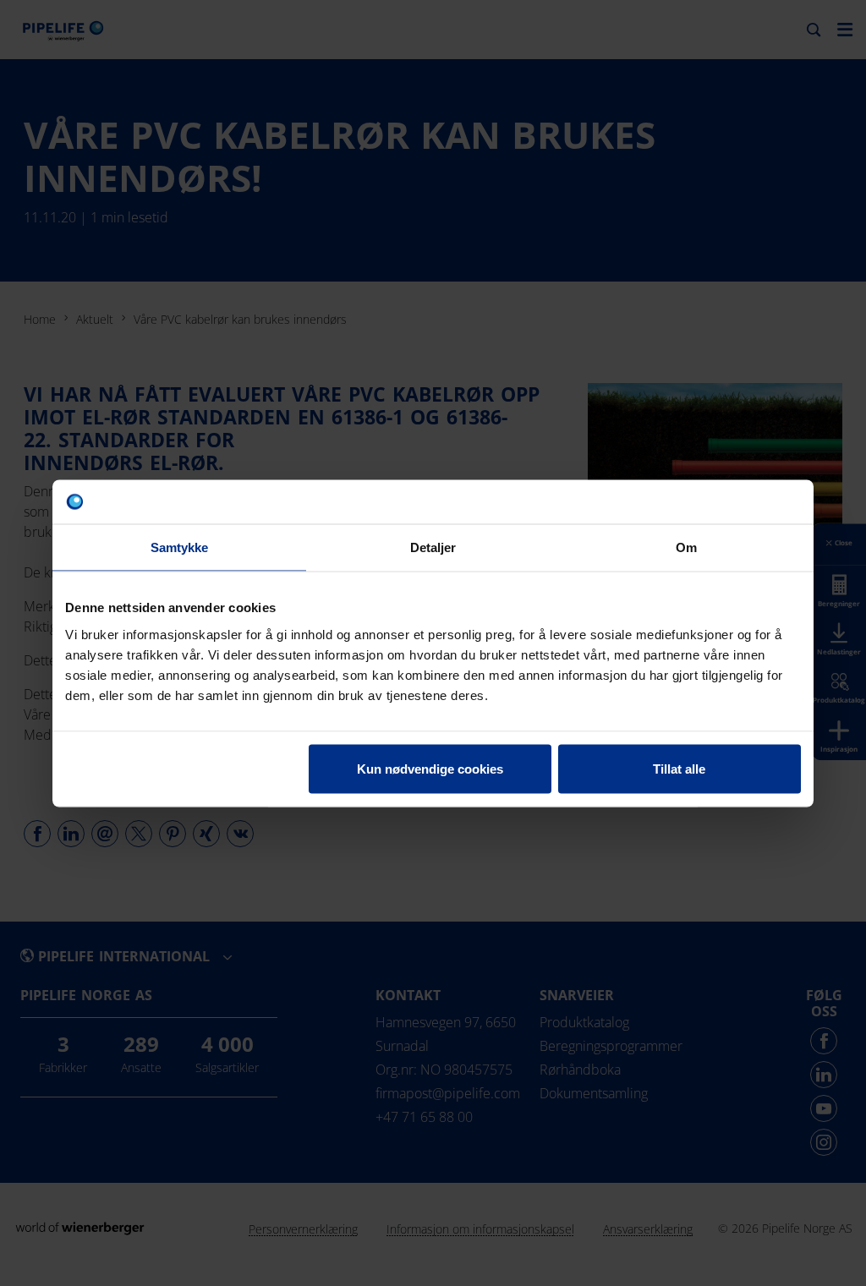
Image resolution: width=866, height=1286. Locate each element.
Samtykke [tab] (180, 547)
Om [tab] (686, 547)
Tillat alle (679, 768)
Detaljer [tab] (433, 547)
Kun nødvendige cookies (430, 768)
